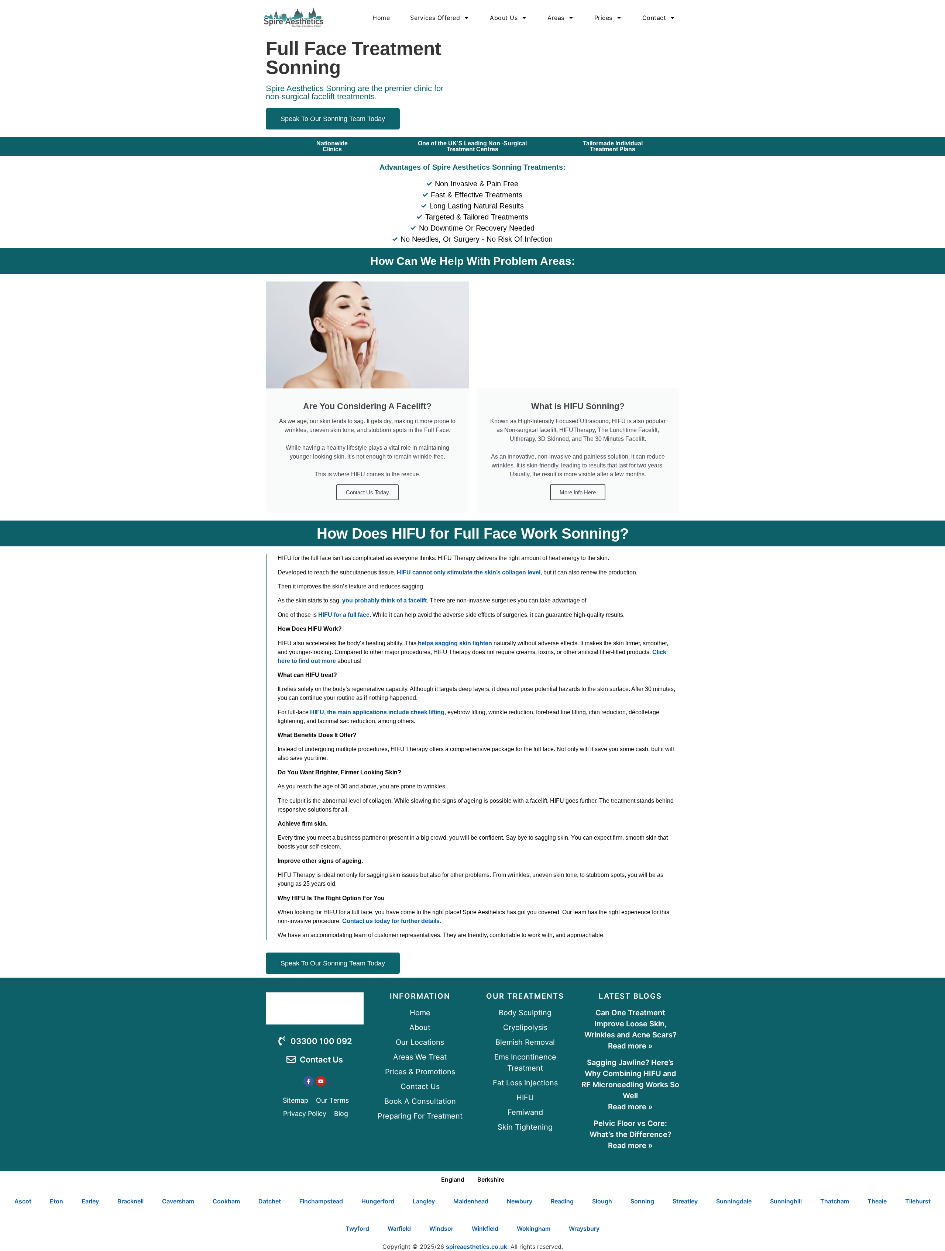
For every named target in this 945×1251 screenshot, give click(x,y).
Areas (555, 17)
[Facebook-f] (308, 1081)
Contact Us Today (367, 492)
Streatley (685, 1201)
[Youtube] (321, 1081)
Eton (56, 1201)
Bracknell (130, 1201)
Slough (602, 1201)
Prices (603, 17)
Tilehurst (918, 1201)
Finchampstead (321, 1201)
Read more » (630, 1045)
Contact (654, 17)
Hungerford (377, 1201)
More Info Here (578, 492)
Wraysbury (584, 1228)
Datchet (269, 1201)
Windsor (441, 1228)
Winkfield (485, 1228)
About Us (504, 17)
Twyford (357, 1228)
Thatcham (834, 1201)
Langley (424, 1201)
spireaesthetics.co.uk (476, 1246)
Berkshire (490, 1179)
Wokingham (533, 1228)
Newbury (519, 1201)
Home (381, 17)
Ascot (22, 1201)
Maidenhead (470, 1201)
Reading (562, 1201)
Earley (90, 1201)
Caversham (178, 1201)
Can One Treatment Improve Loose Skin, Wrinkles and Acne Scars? (630, 1023)
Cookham (226, 1201)
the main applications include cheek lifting (385, 712)
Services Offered (435, 17)
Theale (877, 1201)
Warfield (399, 1228)
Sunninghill (786, 1201)
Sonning (642, 1201)
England (452, 1179)
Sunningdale (734, 1201)
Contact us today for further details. (391, 921)
